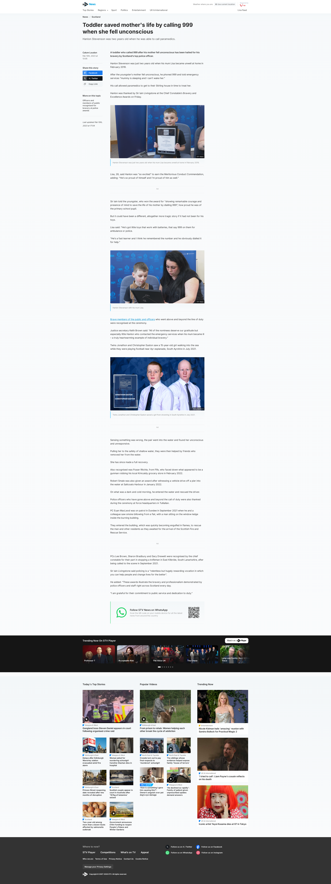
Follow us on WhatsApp (181, 853)
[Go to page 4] (166, 667)
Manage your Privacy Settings (98, 867)
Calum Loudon (90, 52)
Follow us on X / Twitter (181, 847)
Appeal (145, 852)
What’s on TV (128, 852)
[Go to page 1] (159, 667)
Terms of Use (101, 859)
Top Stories (88, 10)
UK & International (158, 10)
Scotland (96, 17)
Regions (102, 10)
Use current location (226, 4)
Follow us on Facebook (211, 847)
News (85, 17)
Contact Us (129, 859)
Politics (124, 10)
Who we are (88, 859)
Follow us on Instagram (212, 853)
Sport (114, 10)
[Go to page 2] (162, 667)
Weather (196, 4)
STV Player (89, 852)
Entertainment (139, 10)
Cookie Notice (142, 859)
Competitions (107, 852)
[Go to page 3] (164, 667)
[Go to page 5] (168, 667)
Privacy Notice (115, 859)
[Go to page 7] (172, 667)
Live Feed (242, 10)
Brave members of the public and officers (132, 319)
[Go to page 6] (170, 667)
